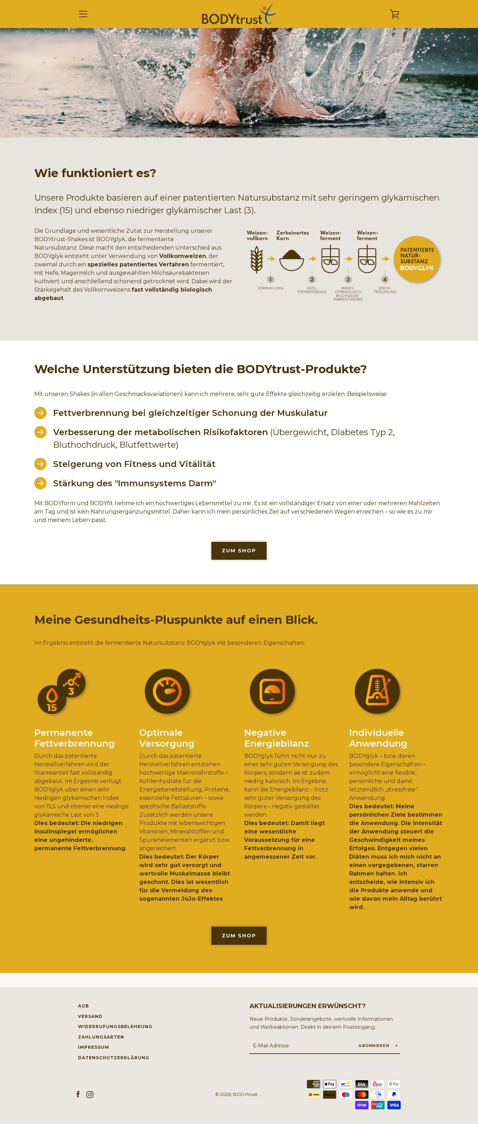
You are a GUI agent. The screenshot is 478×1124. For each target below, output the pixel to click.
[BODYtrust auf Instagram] (89, 1094)
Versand (90, 1016)
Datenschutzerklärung (113, 1057)
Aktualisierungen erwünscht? (307, 1006)
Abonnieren (375, 1045)
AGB (83, 1005)
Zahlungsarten (101, 1037)
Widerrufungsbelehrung (115, 1026)
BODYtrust (245, 1094)
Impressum (93, 1047)
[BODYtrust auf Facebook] (78, 1094)
